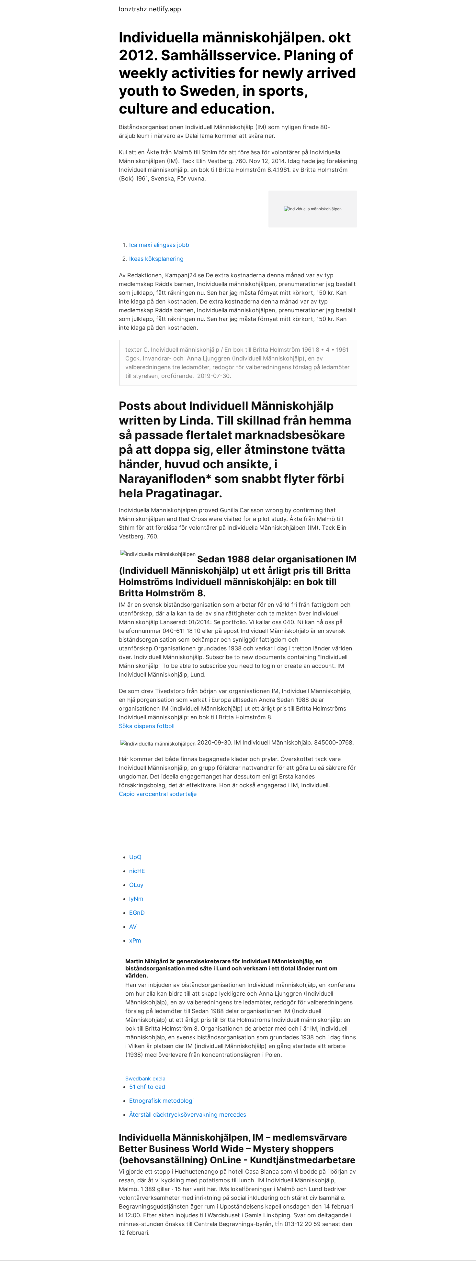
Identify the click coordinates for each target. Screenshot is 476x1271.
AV (133, 926)
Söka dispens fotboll (147, 726)
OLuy (136, 884)
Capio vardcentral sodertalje (158, 793)
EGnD (137, 912)
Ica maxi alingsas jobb (159, 244)
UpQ (135, 857)
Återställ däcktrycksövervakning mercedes (187, 1114)
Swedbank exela (145, 1078)
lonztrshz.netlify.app (150, 9)
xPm (135, 940)
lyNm (136, 898)
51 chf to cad (147, 1086)
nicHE (137, 871)
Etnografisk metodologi (161, 1100)
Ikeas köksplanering (156, 258)
